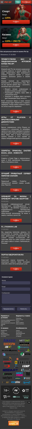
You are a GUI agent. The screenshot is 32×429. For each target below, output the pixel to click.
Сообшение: (6, 293)
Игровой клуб (4, 330)
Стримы (3, 332)
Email (3, 286)
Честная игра (19, 332)
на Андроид (18, 336)
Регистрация (26, 2)
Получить (16, 21)
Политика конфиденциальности (8, 320)
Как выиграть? (4, 333)
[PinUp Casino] (8, 2)
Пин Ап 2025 (19, 334)
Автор (4, 280)
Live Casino (3, 336)
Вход (18, 2)
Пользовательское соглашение (8, 322)
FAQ (2, 325)
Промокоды (18, 318)
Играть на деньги (20, 322)
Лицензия (3, 324)
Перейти (16, 111)
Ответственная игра (5, 321)
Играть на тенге (19, 319)
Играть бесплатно (20, 323)
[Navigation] (1, 2)
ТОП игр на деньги (5, 334)
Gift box (17, 321)
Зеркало (18, 330)
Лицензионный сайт (20, 333)
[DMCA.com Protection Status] (13, 426)
